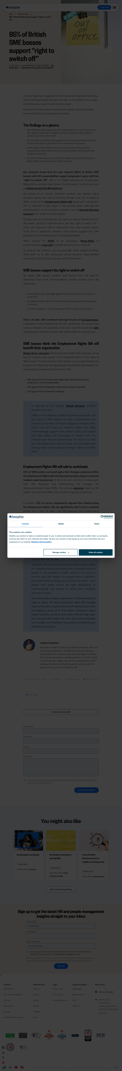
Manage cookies (59, 552)
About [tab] (96, 524)
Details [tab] (61, 524)
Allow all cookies (96, 552)
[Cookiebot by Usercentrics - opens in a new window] (102, 517)
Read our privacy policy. (41, 542)
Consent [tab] (25, 524)
